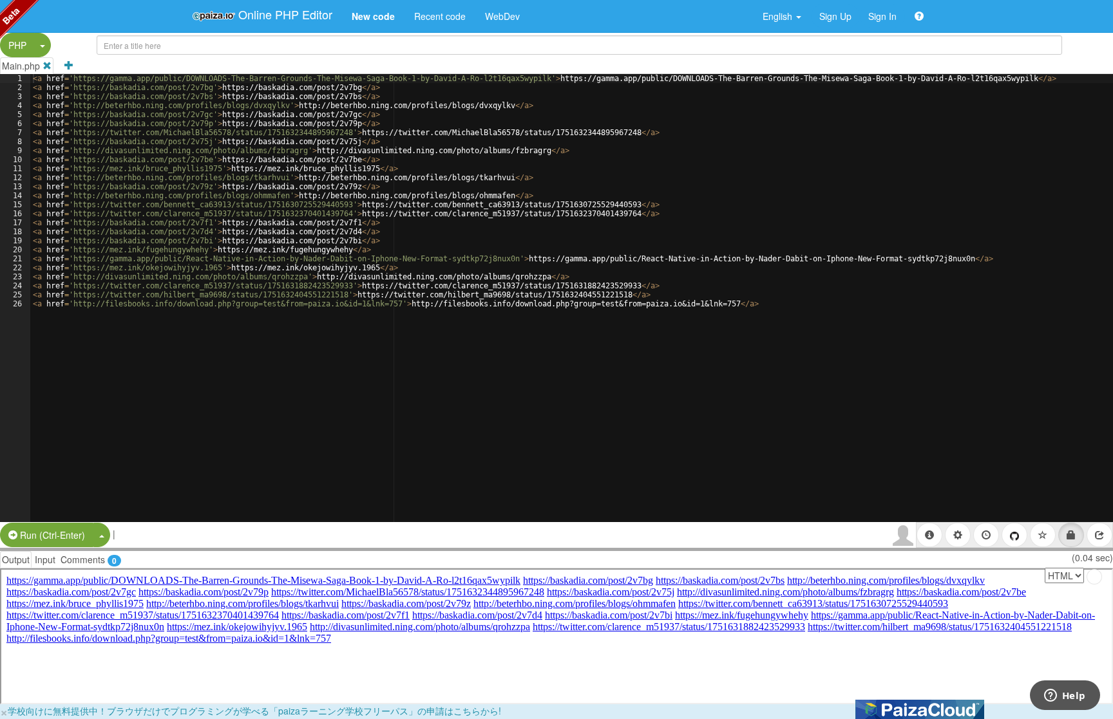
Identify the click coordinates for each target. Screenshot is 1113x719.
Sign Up (835, 16)
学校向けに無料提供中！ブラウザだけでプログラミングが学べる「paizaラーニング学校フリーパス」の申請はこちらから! (254, 710)
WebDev (502, 16)
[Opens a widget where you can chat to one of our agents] (1064, 696)
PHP (17, 45)
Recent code (440, 16)
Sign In (882, 16)
